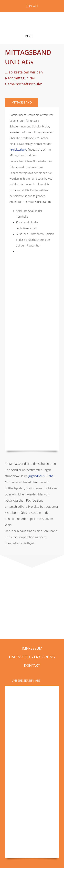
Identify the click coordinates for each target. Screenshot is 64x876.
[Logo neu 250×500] (31, 17)
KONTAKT (32, 6)
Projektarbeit (18, 149)
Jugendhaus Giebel (41, 476)
